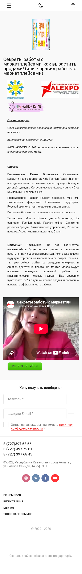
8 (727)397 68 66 (17, 444)
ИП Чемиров (12, 495)
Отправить (72, 414)
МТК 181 (8, 507)
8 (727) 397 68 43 (17, 454)
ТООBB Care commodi (18, 514)
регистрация (13, 501)
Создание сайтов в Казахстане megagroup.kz (41, 555)
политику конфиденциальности (42, 426)
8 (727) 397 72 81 (17, 449)
